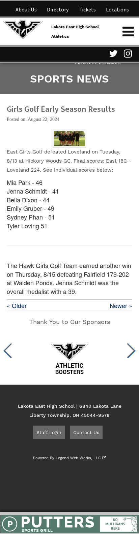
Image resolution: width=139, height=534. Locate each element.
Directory (57, 9)
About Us (26, 9)
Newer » (121, 305)
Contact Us (86, 432)
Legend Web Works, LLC (79, 458)
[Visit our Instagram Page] (127, 53)
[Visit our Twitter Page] (112, 53)
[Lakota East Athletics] (23, 28)
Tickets (87, 9)
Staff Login (48, 432)
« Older (17, 305)
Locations (117, 9)
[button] (7, 350)
